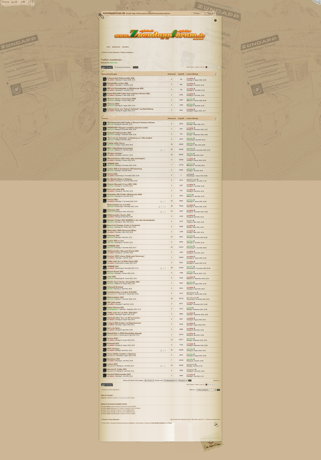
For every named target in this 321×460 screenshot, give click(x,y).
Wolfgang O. (114, 309)
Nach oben (217, 425)
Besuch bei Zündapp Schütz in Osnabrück (123, 225)
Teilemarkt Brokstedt (115, 287)
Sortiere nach (159, 380)
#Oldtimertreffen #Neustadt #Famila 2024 (123, 251)
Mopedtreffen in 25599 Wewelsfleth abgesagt (124, 333)
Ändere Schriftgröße (14, 2)
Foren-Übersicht (160, 34)
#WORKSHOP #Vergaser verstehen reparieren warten (127, 128)
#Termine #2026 (113, 104)
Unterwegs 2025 (113, 210)
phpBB (129, 439)
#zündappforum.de (140, 440)
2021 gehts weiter (114, 302)
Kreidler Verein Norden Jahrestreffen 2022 (123, 282)
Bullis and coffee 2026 (115, 189)
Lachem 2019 (112, 364)
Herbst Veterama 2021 (115, 308)
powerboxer (113, 294)
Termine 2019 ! (112, 338)
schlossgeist (193, 297)
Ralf (111, 62)
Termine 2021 (112, 174)
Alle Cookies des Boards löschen (180, 419)
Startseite (5, 2)
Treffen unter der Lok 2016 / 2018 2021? (122, 313)
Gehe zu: (192, 389)
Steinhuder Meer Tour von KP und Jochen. (123, 318)
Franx (115, 62)
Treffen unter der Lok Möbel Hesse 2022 (122, 261)
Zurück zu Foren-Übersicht (110, 389)
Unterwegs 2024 (113, 236)
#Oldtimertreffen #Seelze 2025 (118, 215)
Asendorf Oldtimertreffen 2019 (118, 374)
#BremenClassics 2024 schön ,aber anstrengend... (126, 158)
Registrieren (116, 47)
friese (191, 220)
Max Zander (193, 179)
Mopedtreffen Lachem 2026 (117, 83)
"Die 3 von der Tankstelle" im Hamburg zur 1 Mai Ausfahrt (129, 138)
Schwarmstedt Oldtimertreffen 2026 (120, 78)
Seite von (199, 67)
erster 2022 (111, 277)
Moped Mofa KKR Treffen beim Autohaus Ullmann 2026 (128, 94)
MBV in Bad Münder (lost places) (120, 148)
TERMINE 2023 (113, 266)
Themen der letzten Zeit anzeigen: (133, 380)
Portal (105, 52)
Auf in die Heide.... (114, 328)
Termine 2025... (113, 200)
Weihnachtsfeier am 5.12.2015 (118, 205)
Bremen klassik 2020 (115, 272)
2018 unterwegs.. (113, 349)
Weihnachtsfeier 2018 (115, 297)
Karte (108, 47)
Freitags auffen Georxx (116, 143)
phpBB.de (132, 423)
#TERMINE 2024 (113, 246)
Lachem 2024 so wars (115, 241)
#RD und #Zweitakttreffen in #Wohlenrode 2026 (125, 88)
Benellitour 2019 (113, 359)
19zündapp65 (114, 335)
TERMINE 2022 (113, 164)
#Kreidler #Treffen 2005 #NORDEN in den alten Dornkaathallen (131, 220)
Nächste (216, 380)
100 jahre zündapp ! (115, 153)
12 (218, 67)
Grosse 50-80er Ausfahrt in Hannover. (121, 354)
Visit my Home (212, 447)
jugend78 (112, 355)
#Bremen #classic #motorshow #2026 (121, 99)
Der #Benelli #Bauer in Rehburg (119, 179)
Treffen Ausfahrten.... (127, 52)
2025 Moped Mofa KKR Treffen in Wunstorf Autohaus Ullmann (131, 122)
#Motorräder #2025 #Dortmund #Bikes (121, 230)
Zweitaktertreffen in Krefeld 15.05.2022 (122, 292)
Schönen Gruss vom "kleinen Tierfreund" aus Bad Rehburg (130, 109)
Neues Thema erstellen (105, 67)
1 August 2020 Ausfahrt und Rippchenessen (124, 323)
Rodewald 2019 (113, 344)
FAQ (23, 2)
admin (112, 80)
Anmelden (125, 47)
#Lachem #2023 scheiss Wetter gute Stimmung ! (125, 256)
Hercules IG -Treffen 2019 (117, 369)
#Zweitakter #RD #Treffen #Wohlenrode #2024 (124, 194)
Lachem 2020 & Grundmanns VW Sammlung (124, 169)
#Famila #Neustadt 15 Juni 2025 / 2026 (122, 184)
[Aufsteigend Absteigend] (185, 380)
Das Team (106, 423)
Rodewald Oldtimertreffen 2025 (119, 133)
